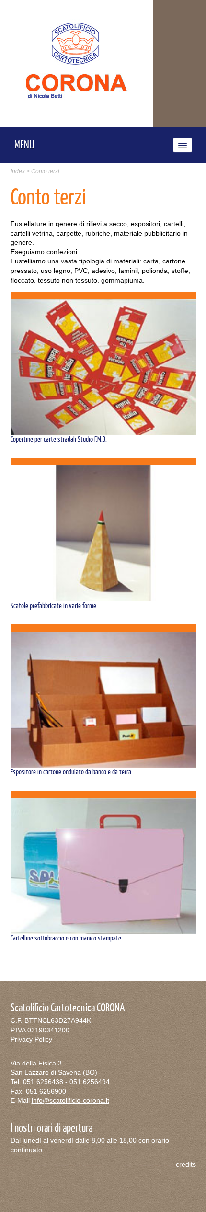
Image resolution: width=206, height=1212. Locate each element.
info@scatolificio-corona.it (70, 1100)
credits (186, 1164)
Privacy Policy (31, 1039)
